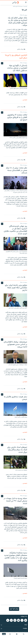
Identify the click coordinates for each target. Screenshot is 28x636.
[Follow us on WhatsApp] (11, 620)
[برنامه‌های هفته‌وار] (10, 634)
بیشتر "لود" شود (14, 609)
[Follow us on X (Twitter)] (22, 620)
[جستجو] (23, 634)
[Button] (21, 49)
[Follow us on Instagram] (14, 620)
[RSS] (7, 620)
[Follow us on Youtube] (18, 620)
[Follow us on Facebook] (25, 620)
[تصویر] (16, 634)
